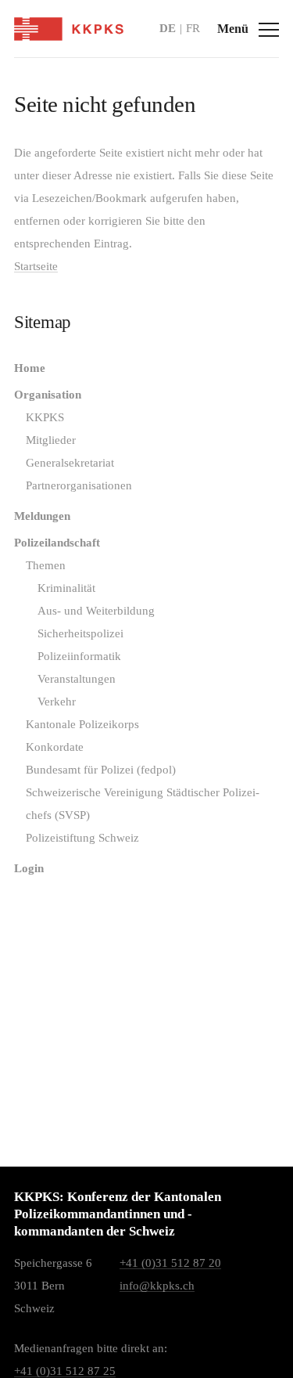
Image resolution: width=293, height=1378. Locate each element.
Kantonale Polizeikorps (82, 724)
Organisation (47, 394)
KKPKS (45, 417)
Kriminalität (66, 588)
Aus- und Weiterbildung (96, 610)
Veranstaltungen (77, 679)
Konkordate (55, 747)
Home (29, 368)
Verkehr (57, 701)
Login (29, 868)
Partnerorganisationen (79, 485)
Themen (46, 565)
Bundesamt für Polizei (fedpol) (101, 769)
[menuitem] (146, 368)
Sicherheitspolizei (80, 633)
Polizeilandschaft (57, 542)
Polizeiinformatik (79, 656)
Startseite (36, 266)
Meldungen (42, 516)
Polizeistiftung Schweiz (82, 837)
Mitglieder (51, 440)
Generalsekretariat (70, 462)
